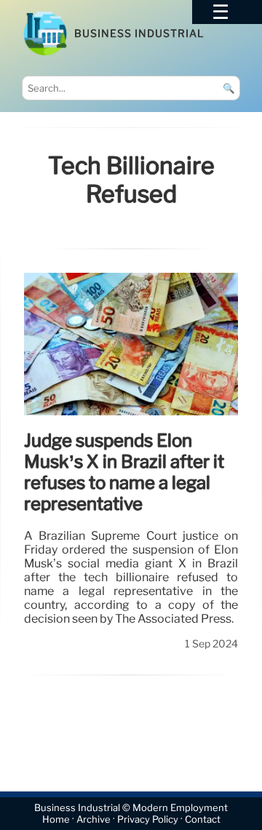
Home (56, 819)
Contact (203, 819)
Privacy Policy (147, 819)
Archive (93, 819)
